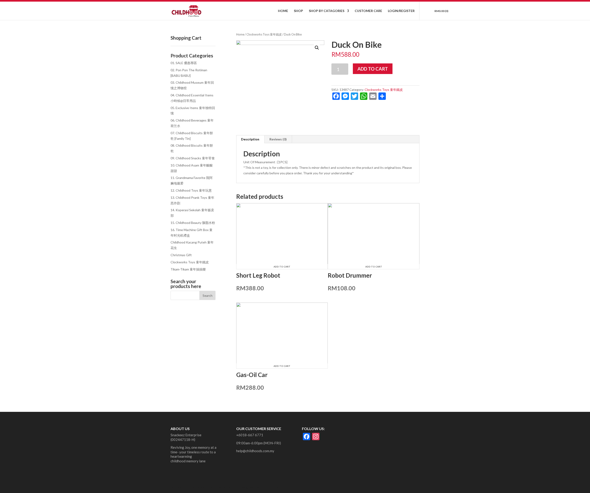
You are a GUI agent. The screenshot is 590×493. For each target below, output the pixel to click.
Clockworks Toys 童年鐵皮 (264, 34)
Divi (235, 487)
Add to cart (372, 68)
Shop (298, 11)
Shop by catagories (326, 11)
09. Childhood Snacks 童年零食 (193, 158)
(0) (441, 11)
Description (250, 139)
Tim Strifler (269, 487)
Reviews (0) (278, 139)
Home (283, 11)
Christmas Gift (181, 255)
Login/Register (401, 11)
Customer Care (368, 11)
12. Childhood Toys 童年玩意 (191, 190)
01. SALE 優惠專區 (184, 63)
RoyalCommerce (185, 487)
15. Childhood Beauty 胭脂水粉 (193, 223)
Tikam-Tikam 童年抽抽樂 (188, 269)
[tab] (250, 139)
